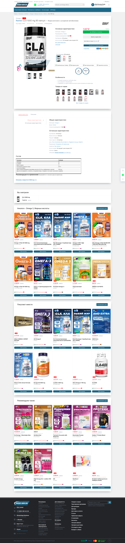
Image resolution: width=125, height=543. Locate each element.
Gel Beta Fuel (37, 435)
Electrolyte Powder (78, 435)
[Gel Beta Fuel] (43, 417)
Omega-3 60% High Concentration (78, 243)
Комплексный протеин (97, 433)
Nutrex (19, 20)
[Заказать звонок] (123, 179)
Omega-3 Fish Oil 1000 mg (22, 243)
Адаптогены (94, 337)
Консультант (49, 23)
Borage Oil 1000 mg (39, 382)
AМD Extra (95, 339)
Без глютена (57, 146)
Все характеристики (60, 42)
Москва (107, 1)
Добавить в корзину (97, 32)
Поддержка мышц (73, 142)
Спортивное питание (21, 10)
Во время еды (65, 144)
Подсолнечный (77, 286)
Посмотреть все (102, 208)
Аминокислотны (56, 477)
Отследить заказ (49, 1)
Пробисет (75, 479)
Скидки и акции (18, 1)
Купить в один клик (96, 36)
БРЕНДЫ (52, 10)
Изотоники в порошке (77, 433)
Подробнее (86, 48)
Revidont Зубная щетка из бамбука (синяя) (99, 479)
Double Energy (18, 479)
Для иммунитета (56, 433)
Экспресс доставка (38, 1)
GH (54, 479)
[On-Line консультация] (123, 175)
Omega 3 (19, 18)
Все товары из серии (82, 103)
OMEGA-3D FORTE (97, 286)
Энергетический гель (18, 433)
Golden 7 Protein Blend (98, 435)
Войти (96, 5)
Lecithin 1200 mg (58, 382)
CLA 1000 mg (62, 152)
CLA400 (94, 382)
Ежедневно (59, 144)
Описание (57, 44)
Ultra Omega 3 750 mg (79, 382)
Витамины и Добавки (34, 10)
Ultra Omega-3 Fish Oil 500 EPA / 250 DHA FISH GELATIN (101, 243)
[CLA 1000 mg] (18, 199)
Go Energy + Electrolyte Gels (22, 435)
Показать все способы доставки (96, 45)
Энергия (81, 142)
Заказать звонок (40, 5)
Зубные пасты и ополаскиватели (99, 477)
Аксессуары (45, 10)
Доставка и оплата (28, 1)
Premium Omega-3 (58, 286)
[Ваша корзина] (109, 5)
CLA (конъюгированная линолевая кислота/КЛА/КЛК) (42, 243)
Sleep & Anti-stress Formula (22, 382)
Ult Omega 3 (37, 339)
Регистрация (101, 5)
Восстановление (56, 142)
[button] (43, 4)
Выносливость (64, 142)
